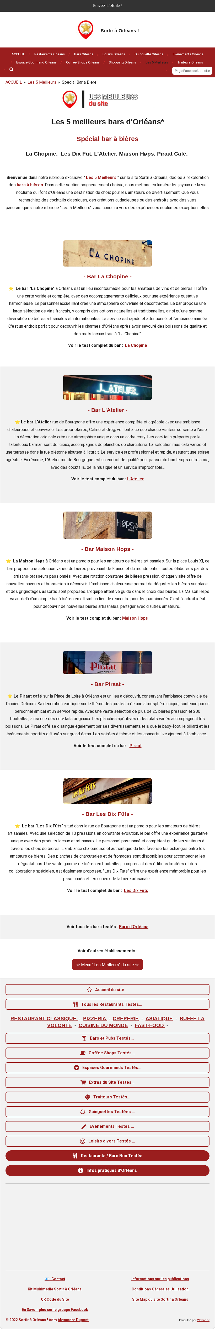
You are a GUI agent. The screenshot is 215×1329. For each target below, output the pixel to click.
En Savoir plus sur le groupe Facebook (55, 1309)
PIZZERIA (95, 1018)
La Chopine (136, 345)
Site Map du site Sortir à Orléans (160, 1299)
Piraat (136, 745)
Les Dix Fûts (136, 890)
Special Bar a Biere (79, 82)
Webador (203, 1320)
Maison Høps (135, 618)
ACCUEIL (14, 82)
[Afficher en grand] (107, 253)
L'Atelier (135, 478)
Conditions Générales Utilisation (160, 1289)
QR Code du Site (55, 1299)
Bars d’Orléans (133, 926)
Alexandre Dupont (73, 1320)
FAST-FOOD (150, 1025)
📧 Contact (55, 1279)
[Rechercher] (12, 70)
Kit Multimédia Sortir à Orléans (55, 1289)
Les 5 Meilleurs (42, 82)
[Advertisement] (107, 1227)
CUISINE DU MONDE (103, 1025)
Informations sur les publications (160, 1279)
